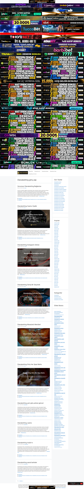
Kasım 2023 (56, 254)
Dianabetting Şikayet (45, 171)
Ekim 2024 (56, 237)
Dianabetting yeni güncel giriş (59, 427)
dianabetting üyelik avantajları (57, 431)
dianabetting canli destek (58, 330)
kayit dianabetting (63, 441)
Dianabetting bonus (58, 328)
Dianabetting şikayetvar (59, 435)
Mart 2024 (56, 248)
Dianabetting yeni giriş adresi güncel (30, 403)
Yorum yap (20, 200)
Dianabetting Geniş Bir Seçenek (29, 285)
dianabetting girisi (57, 358)
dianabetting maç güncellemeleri (58, 387)
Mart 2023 (56, 266)
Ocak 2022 (56, 279)
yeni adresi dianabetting (59, 444)
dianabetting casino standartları (57, 350)
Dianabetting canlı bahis (59, 333)
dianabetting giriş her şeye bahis (35, 396)
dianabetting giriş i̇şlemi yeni (57, 366)
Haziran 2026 (56, 224)
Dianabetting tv (58, 412)
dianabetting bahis (57, 320)
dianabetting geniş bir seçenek (23, 317)
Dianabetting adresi (59, 319)
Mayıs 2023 (56, 263)
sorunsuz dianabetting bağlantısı (42, 199)
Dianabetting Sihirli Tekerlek (59, 204)
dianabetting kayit (57, 383)
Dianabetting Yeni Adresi (58, 299)
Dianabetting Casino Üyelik (27, 206)
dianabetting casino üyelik (57, 351)
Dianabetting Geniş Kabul (58, 202)
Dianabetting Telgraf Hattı (58, 192)
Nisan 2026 (56, 225)
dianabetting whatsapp (57, 422)
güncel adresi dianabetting (58, 440)
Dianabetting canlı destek (59, 339)
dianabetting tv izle (56, 416)
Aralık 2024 (56, 234)
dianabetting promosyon (58, 401)
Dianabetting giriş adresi (58, 363)
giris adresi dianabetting (58, 437)
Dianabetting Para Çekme (58, 399)
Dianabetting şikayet (59, 432)
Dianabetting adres (57, 317)
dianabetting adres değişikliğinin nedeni (24, 199)
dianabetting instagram (57, 382)
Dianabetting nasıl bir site (59, 393)
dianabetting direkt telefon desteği (58, 352)
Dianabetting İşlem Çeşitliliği (59, 207)
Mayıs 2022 (56, 273)
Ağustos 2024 (56, 240)
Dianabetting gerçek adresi (60, 355)
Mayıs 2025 (56, 230)
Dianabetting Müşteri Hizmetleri (58, 390)
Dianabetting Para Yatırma (58, 398)
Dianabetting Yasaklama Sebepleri (60, 189)
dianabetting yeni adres (58, 423)
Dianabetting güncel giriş (59, 375)
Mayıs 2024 (56, 245)
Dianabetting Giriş (37, 171)
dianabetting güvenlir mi (58, 381)
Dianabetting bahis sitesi (22, 455)
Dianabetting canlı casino (58, 336)
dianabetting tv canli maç (58, 414)
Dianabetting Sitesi (58, 408)
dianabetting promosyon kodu (58, 402)
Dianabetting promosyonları (37, 455)
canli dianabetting (57, 313)
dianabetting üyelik (57, 430)
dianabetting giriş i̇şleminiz (57, 365)
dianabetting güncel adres (60, 370)
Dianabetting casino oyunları (58, 347)
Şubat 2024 (56, 249)
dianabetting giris (57, 357)
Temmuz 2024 (56, 242)
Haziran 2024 (56, 243)
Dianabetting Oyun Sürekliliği (59, 198)
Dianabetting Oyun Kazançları (59, 195)
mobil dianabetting (57, 442)
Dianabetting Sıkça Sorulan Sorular (59, 410)
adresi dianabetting (57, 311)
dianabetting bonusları (57, 329)
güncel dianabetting (57, 441)
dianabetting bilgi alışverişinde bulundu (24, 396)
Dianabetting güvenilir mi (59, 379)
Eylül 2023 (56, 257)
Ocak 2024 (56, 251)
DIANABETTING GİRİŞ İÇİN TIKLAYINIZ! (42, 33)
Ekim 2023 (56, 255)
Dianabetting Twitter (53, 171)
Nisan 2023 (56, 264)
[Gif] (42, 81)
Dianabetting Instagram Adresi (28, 245)
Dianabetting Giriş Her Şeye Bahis (30, 364)
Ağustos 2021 (56, 286)
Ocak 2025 (56, 233)
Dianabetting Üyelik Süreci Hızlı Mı (60, 186)
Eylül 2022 (56, 267)
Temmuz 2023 (56, 260)
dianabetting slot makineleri (57, 409)
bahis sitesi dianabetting (58, 312)
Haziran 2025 (56, 228)
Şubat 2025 (56, 231)
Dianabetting (31, 171)
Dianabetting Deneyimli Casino (59, 199)
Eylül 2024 (56, 239)
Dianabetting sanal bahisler (27, 462)
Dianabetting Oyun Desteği (59, 193)
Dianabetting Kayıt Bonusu (59, 196)
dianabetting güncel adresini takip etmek (31, 357)
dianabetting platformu (56, 400)
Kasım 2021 (56, 282)
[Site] (21, 58)
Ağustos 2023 (56, 258)
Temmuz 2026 (56, 222)
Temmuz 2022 (56, 270)
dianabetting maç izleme (58, 388)
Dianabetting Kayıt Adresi (58, 208)
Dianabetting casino (25, 423)
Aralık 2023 (56, 252)
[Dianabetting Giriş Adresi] (23, 172)
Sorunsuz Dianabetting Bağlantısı (29, 186)
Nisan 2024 (56, 246)
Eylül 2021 (56, 285)
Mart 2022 (56, 276)
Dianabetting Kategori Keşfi (59, 205)
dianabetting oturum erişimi (57, 397)
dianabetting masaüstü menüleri (42, 357)
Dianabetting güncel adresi (59, 372)
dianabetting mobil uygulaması (57, 389)
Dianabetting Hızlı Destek (58, 210)
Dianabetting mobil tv (25, 443)
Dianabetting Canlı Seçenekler (59, 201)
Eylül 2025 (56, 227)
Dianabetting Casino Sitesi (59, 349)
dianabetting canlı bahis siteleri (58, 334)
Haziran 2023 (56, 261)
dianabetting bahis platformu (58, 321)
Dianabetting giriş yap (33, 199)
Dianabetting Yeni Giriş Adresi (59, 425)
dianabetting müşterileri (57, 391)
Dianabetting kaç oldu (59, 384)
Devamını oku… (42, 196)
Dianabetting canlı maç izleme (59, 343)
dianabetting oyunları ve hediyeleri (39, 317)
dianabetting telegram (58, 411)
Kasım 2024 (56, 236)
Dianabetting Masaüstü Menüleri (29, 324)
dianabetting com (63, 351)
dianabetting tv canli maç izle (59, 415)
